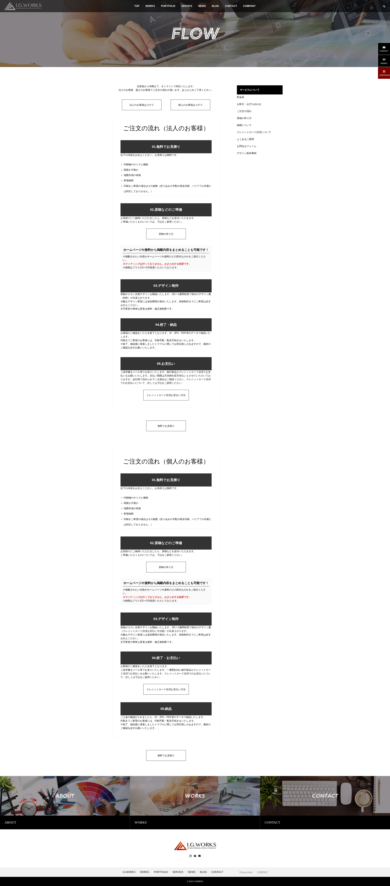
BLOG (215, 6)
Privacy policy (246, 872)
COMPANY (249, 6)
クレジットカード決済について (254, 132)
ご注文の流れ (244, 111)
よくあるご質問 (245, 139)
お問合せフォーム (246, 146)
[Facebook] (195, 856)
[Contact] (199, 856)
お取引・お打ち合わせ (249, 104)
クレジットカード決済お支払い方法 (142, 631)
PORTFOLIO (168, 6)
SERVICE (186, 6)
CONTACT (231, 6)
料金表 (240, 97)
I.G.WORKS (128, 872)
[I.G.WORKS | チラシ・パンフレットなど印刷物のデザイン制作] (23, 6)
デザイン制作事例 (246, 153)
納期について (244, 125)
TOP (136, 6)
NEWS (202, 6)
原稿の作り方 (244, 118)
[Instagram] (190, 856)
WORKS (150, 6)
